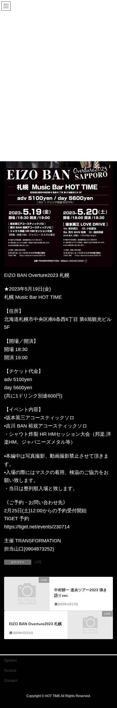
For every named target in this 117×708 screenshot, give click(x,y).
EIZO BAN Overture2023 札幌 (35, 624)
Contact (10, 680)
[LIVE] (26, 591)
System (10, 660)
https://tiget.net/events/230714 (37, 526)
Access (10, 670)
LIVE (38, 562)
